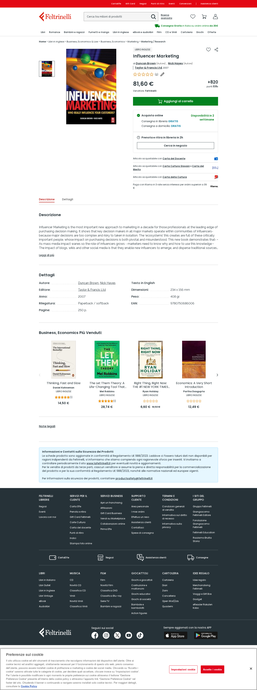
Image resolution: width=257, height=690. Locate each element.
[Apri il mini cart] (204, 16)
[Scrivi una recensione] (162, 74)
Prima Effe (106, 529)
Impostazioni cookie (183, 669)
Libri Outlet (44, 585)
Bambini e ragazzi (110, 606)
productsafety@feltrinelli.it (134, 478)
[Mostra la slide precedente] (39, 375)
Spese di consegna (142, 532)
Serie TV (104, 601)
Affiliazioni (106, 508)
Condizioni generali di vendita (173, 508)
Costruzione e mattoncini (139, 587)
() (156, 74)
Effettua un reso (140, 517)
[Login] (215, 16)
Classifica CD (78, 590)
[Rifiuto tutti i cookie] (251, 669)
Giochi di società (141, 599)
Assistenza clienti (209, 3)
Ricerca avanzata (166, 17)
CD (71, 580)
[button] (153, 16)
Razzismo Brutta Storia (202, 539)
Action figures (139, 613)
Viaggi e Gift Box (202, 594)
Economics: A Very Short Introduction (194, 385)
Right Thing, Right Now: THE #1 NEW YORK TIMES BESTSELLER (150, 385)
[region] (128, 669)
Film (102, 580)
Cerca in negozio (175, 145)
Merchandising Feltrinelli (201, 587)
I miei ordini (137, 511)
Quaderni (167, 606)
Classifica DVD (108, 590)
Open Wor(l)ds (170, 601)
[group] (47, 69)
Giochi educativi (140, 594)
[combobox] (121, 16)
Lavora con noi (47, 517)
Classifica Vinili (78, 606)
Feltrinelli (150, 90)
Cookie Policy (29, 686)
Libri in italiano (47, 580)
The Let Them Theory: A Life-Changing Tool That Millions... (107, 385)
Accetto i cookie (212, 669)
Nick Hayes (175, 63)
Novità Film (106, 585)
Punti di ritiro (157, 3)
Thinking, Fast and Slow (64, 383)
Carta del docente (80, 527)
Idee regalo (199, 580)
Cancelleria (169, 595)
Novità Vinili (76, 601)
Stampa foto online (81, 543)
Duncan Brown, (88, 283)
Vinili (72, 595)
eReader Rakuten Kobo (202, 606)
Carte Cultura (77, 522)
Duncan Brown (146, 63)
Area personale (140, 506)
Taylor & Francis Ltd (148, 68)
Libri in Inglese (47, 590)
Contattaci (137, 527)
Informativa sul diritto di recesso (174, 516)
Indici (73, 538)
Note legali (47, 426)
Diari (164, 585)
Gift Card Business (111, 513)
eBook (42, 601)
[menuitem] (43, 32)
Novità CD (75, 585)
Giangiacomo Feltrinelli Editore (202, 513)
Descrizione (47, 199)
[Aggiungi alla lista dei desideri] (208, 49)
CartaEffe (116, 3)
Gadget (197, 599)
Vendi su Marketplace (112, 518)
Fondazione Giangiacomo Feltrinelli (201, 524)
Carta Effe (75, 506)
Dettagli (67, 199)
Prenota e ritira (78, 511)
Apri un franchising (111, 502)
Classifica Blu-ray (111, 595)
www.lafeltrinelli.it (99, 463)
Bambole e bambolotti (137, 606)
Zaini (165, 590)
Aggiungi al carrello (178, 101)
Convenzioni (185, 3)
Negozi (143, 3)
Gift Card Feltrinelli (80, 517)
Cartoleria (168, 580)
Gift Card (130, 3)
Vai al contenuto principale (54, 3)
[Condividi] (216, 49)
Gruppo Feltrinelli (202, 506)
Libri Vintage (46, 595)
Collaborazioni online (112, 523)
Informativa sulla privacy (172, 525)
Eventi (172, 3)
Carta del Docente (174, 158)
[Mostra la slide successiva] (217, 375)
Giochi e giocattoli (141, 580)
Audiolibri (44, 606)
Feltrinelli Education (204, 532)
